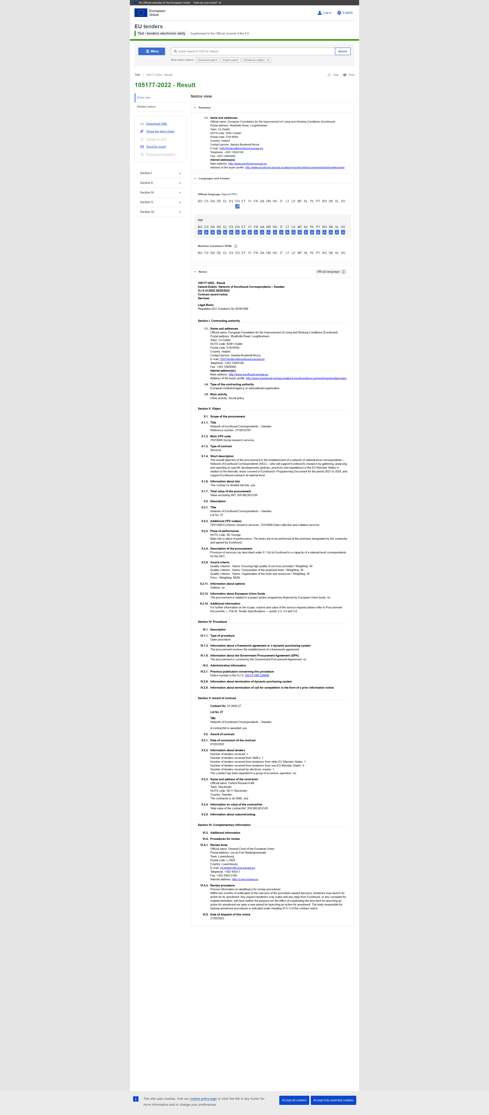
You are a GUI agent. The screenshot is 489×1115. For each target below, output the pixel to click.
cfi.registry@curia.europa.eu (237, 867)
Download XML (156, 123)
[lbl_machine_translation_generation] (236, 246)
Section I (146, 173)
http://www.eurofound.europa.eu (247, 163)
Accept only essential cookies (333, 1100)
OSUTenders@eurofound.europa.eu (241, 148)
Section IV (147, 192)
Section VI (147, 211)
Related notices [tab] (146, 106)
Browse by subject (254, 60)
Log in (327, 12)
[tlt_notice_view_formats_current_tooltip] (343, 272)
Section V (146, 202)
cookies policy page (203, 1098)
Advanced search (207, 60)
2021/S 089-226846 (257, 675)
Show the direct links (160, 131)
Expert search (230, 60)
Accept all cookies (294, 1100)
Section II (146, 182)
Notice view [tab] (144, 97)
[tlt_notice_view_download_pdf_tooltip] (200, 232)
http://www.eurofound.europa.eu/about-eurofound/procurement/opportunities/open (295, 167)
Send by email (156, 146)
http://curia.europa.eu (245, 879)
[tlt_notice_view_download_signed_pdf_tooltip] (237, 206)
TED (137, 74)
